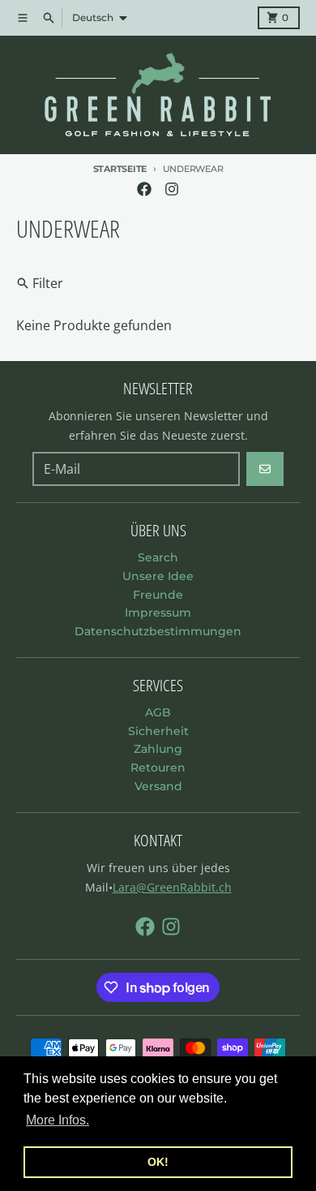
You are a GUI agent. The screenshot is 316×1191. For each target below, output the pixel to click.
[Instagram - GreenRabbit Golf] (171, 189)
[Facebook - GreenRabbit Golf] (144, 189)
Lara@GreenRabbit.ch (172, 887)
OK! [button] (158, 1161)
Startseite (120, 168)
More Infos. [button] (57, 1120)
